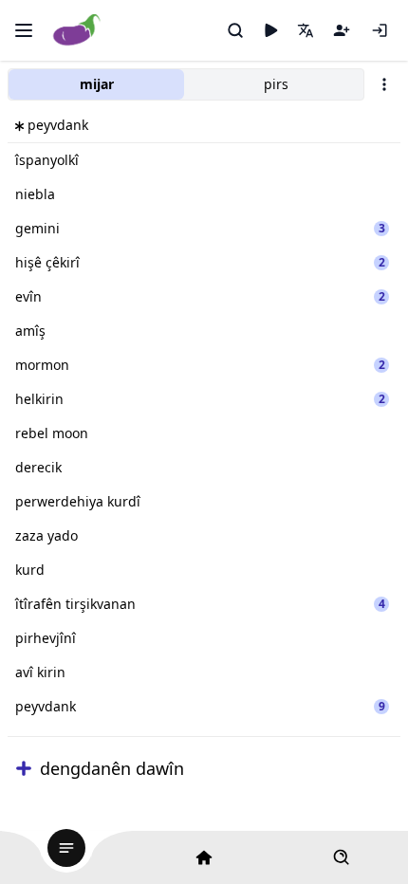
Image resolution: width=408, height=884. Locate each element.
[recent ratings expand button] (23, 768)
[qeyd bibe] (342, 30)
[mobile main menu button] (24, 30)
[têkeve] (379, 30)
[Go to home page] (77, 30)
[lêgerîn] (235, 30)
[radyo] (270, 30)
